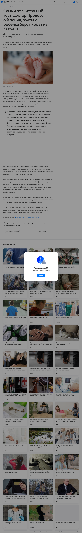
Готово (41, 275)
